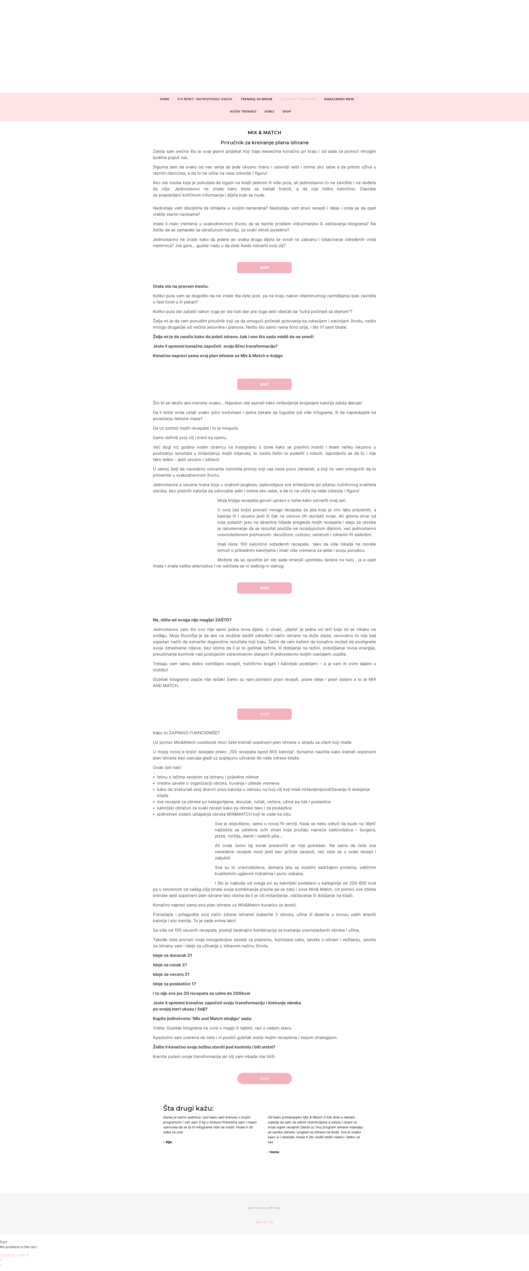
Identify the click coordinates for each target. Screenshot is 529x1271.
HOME (164, 99)
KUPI (264, 714)
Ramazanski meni (339, 99)
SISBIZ (269, 111)
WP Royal (274, 1207)
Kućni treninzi (243, 111)
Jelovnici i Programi (298, 99)
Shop (286, 111)
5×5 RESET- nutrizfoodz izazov (205, 99)
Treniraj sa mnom (256, 99)
